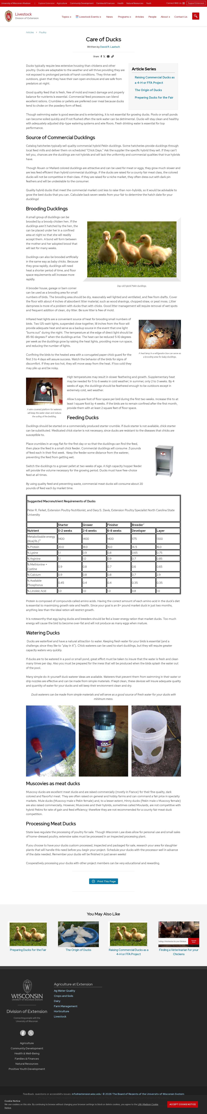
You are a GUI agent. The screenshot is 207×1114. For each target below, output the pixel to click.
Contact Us (180, 16)
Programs (123, 16)
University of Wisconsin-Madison (16, 3)
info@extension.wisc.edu (86, 1094)
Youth (148, 3)
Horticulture (61, 1011)
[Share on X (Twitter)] (104, 57)
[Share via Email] (108, 57)
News (109, 16)
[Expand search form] (195, 16)
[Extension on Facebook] (23, 1035)
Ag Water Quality (64, 990)
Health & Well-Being (27, 1053)
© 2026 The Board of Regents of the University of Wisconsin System (143, 1094)
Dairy (57, 1001)
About (164, 16)
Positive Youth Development (27, 1069)
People (152, 16)
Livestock (23, 14)
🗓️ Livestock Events (87, 16)
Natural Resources (26, 1064)
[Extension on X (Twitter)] (31, 1035)
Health (120, 3)
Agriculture (27, 1043)
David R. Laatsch (110, 46)
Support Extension (196, 3)
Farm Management (65, 1006)
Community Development (27, 1048)
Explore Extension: (46, 3)
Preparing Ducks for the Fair (154, 97)
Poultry (42, 32)
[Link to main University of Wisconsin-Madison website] (27, 999)
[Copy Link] (112, 57)
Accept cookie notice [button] (183, 1104)
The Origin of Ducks (148, 90)
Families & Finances (27, 1058)
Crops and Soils (63, 996)
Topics (65, 16)
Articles (139, 16)
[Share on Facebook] (101, 57)
